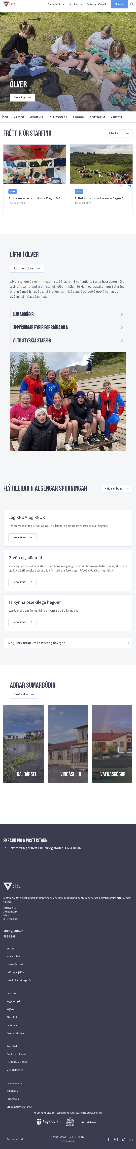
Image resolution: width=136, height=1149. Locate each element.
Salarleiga (12, 1091)
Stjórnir (11, 1009)
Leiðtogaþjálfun (16, 972)
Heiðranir (12, 1025)
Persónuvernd (15, 1139)
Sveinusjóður (97, 117)
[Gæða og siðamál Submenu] (108, 4)
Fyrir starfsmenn (16, 1033)
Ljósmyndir (117, 117)
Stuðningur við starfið (19, 1107)
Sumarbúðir (55, 4)
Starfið (10, 948)
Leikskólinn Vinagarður (20, 980)
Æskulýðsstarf (15, 964)
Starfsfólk (12, 1017)
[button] (130, 186)
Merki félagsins (15, 1070)
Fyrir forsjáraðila (58, 117)
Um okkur (73, 4)
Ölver (5, 117)
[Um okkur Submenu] (81, 4)
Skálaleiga (79, 117)
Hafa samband (15, 1083)
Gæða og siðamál (96, 4)
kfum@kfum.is (13, 931)
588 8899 (9, 936)
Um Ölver (19, 117)
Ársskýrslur (13, 1046)
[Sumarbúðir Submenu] (64, 4)
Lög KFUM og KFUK (17, 1062)
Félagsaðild (13, 1099)
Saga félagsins (15, 1001)
